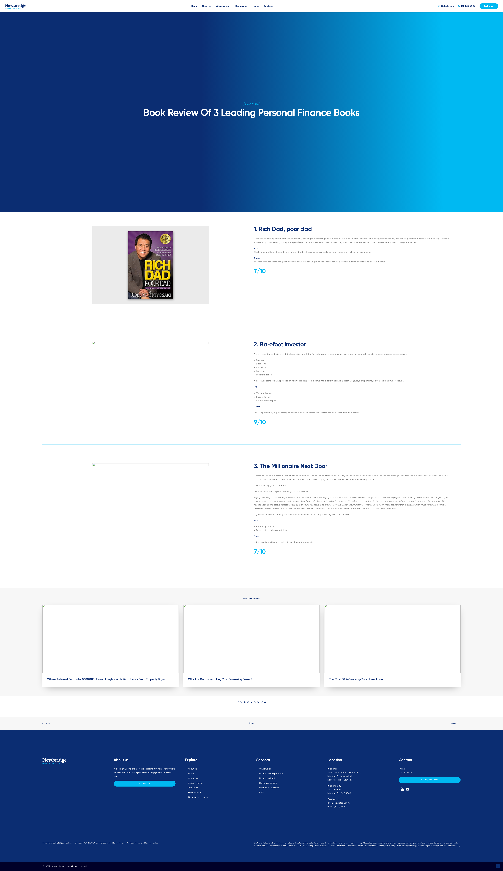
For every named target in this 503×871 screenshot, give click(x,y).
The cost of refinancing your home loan (356, 679)
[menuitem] (194, 6)
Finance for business (269, 788)
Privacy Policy (194, 793)
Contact (268, 6)
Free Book (193, 788)
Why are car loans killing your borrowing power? (220, 679)
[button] (110, 639)
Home (194, 6)
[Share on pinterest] (248, 702)
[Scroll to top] (498, 866)
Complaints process (198, 797)
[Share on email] (265, 702)
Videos (191, 774)
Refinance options (268, 783)
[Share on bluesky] (258, 702)
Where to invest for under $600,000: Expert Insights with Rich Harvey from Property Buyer (106, 679)
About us (192, 769)
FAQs (261, 793)
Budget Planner (195, 783)
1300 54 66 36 (468, 6)
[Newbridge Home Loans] (15, 6)
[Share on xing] (261, 702)
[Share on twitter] (241, 702)
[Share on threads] (244, 702)
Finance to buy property (271, 774)
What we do (222, 6)
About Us (207, 6)
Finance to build (267, 778)
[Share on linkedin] (251, 702)
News (256, 6)
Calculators (447, 6)
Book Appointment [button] (429, 780)
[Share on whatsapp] (254, 702)
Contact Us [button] (144, 783)
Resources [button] (241, 6)
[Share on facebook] (237, 702)
